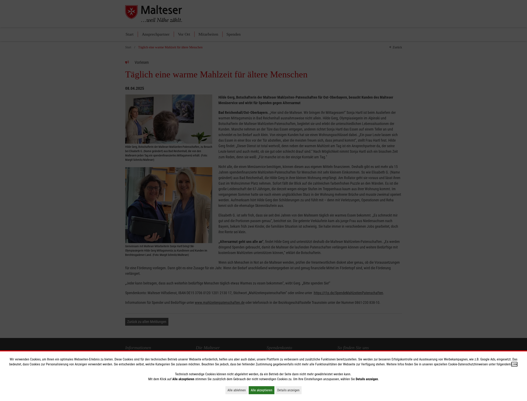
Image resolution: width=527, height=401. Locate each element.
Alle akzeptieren (262, 390)
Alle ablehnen (237, 390)
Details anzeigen (289, 390)
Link (514, 364)
